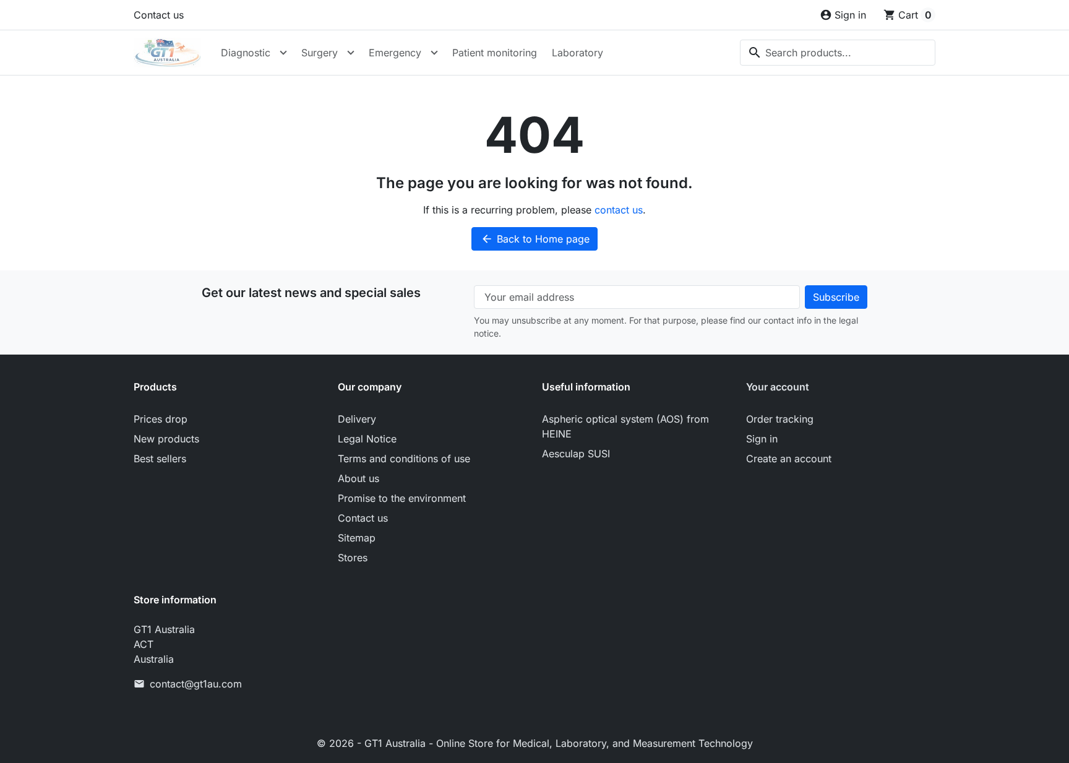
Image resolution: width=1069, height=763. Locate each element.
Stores (352, 557)
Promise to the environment (402, 498)
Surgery (319, 52)
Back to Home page (535, 239)
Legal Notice (367, 439)
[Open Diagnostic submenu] (283, 52)
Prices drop (160, 419)
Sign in (762, 439)
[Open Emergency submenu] (434, 52)
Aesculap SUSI (576, 453)
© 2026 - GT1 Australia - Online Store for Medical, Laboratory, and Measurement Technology (535, 743)
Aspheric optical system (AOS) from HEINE (625, 426)
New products (166, 439)
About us (358, 478)
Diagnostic (245, 52)
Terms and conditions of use (404, 458)
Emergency (395, 52)
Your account (777, 387)
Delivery (357, 419)
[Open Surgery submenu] (351, 52)
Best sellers (160, 458)
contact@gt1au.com (196, 684)
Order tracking (780, 419)
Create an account (788, 458)
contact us (619, 210)
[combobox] (837, 53)
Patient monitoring (494, 52)
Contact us (159, 15)
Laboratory (577, 52)
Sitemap (357, 538)
